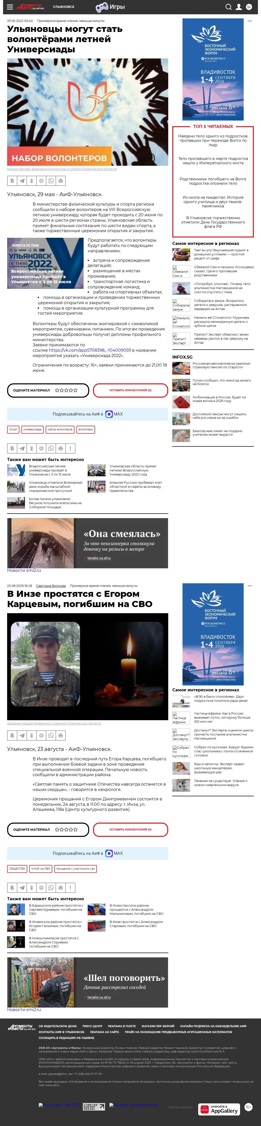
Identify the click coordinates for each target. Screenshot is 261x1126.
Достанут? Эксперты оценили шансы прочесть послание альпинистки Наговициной (223, 734)
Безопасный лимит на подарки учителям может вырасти (217, 432)
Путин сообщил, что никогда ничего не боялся (222, 382)
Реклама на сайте (104, 1032)
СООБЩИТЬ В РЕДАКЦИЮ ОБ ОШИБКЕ (66, 1038)
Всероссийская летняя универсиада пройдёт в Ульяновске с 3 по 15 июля (50, 470)
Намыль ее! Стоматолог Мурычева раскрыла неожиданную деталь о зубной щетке (221, 322)
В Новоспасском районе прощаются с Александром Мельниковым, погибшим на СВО (136, 910)
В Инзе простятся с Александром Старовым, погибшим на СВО (136, 924)
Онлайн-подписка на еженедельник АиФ (213, 1026)
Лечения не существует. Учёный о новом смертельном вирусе (220, 783)
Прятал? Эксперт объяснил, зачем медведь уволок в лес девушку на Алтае (221, 339)
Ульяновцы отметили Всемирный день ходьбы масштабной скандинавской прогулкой (55, 487)
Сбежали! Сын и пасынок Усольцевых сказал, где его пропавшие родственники (224, 271)
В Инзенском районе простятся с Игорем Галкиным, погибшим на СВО (55, 926)
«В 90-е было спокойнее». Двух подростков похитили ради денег (221, 699)
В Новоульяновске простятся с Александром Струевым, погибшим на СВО (54, 942)
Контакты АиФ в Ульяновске (61, 1032)
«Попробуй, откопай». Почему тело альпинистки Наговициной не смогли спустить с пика (222, 288)
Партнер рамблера (180, 1107)
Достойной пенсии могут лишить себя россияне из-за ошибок (219, 416)
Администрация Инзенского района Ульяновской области (54, 723)
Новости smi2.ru (24, 570)
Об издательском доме (58, 1026)
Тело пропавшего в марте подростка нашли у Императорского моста (213, 161)
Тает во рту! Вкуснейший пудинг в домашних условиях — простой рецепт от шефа (221, 254)
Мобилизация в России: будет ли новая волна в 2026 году (219, 399)
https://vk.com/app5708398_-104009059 (90, 350)
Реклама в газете (122, 1026)
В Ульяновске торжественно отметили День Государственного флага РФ (213, 222)
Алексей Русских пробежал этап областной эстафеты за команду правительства (136, 487)
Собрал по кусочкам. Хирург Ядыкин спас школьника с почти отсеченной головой (223, 751)
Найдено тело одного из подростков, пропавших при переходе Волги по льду (213, 140)
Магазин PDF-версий (158, 1026)
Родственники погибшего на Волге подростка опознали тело (213, 181)
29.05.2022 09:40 (20, 21)
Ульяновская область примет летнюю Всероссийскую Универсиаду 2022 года (133, 470)
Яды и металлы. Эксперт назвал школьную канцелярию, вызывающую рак (219, 768)
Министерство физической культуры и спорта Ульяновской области (62, 169)
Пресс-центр (92, 1026)
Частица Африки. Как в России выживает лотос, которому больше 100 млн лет (222, 718)
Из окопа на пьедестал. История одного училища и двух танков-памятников (213, 201)
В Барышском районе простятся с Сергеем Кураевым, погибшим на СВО (56, 910)
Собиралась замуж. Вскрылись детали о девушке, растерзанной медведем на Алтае (220, 305)
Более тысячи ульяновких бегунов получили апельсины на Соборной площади (55, 503)
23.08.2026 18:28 (19, 586)
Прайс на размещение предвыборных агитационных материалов (178, 1032)
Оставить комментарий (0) (131, 390)
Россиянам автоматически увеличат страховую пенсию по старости (222, 365)
